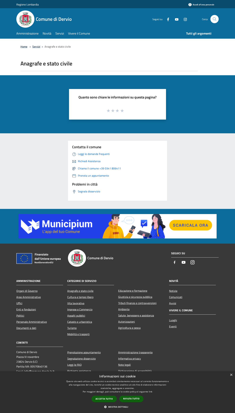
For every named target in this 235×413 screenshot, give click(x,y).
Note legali (124, 365)
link (150, 391)
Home (23, 46)
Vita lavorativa (75, 303)
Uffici (19, 303)
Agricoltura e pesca (129, 328)
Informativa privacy (129, 358)
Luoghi (173, 320)
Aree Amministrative (28, 297)
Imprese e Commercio (79, 309)
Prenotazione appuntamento (84, 352)
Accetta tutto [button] (104, 398)
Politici (20, 316)
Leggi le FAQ (74, 365)
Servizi (36, 46)
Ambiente (124, 309)
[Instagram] (183, 19)
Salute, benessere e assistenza (136, 315)
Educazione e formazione (132, 291)
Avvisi (172, 303)
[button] (117, 407)
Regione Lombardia (27, 4)
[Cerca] (214, 19)
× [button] (231, 375)
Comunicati (175, 297)
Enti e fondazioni (26, 309)
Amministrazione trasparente (135, 352)
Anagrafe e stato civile (80, 291)
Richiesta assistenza (79, 371)
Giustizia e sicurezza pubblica (135, 297)
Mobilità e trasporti (78, 334)
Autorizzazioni (126, 322)
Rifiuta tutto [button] (131, 398)
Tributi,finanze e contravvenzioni (137, 303)
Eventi (173, 326)
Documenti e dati (26, 328)
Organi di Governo (27, 291)
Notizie (173, 291)
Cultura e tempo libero (80, 297)
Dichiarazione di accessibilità (135, 371)
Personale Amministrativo (31, 322)
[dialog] (117, 392)
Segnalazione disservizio (81, 358)
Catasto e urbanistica (79, 322)
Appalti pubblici (76, 316)
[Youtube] (175, 19)
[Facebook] (166, 19)
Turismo (72, 328)
